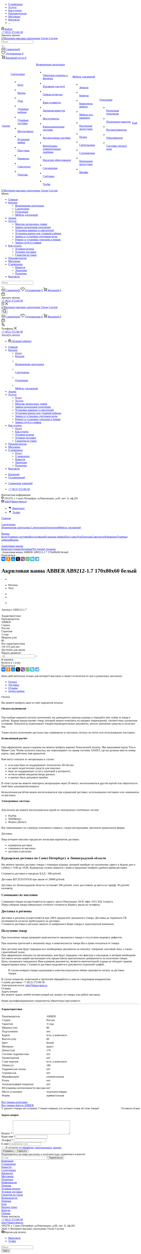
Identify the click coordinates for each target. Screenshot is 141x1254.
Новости (20, 267)
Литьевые (26, 549)
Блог (4, 1204)
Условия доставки (25, 251)
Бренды (5, 1210)
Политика (21, 273)
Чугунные (38, 549)
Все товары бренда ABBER (17, 1105)
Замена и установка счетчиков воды (36, 236)
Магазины (14, 261)
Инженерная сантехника (29, 205)
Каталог (13, 202)
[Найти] (2, 45)
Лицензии (21, 270)
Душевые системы (18, 536)
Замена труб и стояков (28, 242)
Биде (4, 536)
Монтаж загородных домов (31, 224)
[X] (18, 559)
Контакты (14, 276)
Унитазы (87, 536)
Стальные (50, 549)
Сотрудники (8, 1170)
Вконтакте (18, 508)
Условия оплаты (24, 248)
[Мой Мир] (13, 559)
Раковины (111, 536)
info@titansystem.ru (16, 501)
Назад (18, 353)
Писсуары (71, 536)
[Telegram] (37, 559)
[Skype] (32, 559)
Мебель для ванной (26, 214)
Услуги (12, 221)
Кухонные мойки (55, 536)
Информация (9, 1182)
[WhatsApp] (27, 559)
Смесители (98, 536)
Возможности (9, 1197)
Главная (13, 199)
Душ (79, 536)
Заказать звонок (10, 334)
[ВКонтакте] (3, 559)
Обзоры (5, 1213)
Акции (12, 218)
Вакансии (7, 1173)
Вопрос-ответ (9, 1207)
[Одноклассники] (8, 559)
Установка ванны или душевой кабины (38, 233)
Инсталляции (37, 536)
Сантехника (22, 208)
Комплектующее (11, 549)
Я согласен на (34, 1147)
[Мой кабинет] (3, 294)
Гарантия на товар (26, 255)
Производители (17, 258)
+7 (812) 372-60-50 (12, 32)
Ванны (14, 539)
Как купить (15, 245)
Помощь (6, 1185)
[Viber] (23, 559)
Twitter (16, 512)
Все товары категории (14, 1102)
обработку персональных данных (42, 1147)
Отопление (21, 211)
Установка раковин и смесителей (34, 230)
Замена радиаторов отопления (33, 227)
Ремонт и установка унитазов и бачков (38, 239)
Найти (6, 1251)
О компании (15, 264)
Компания (7, 1160)
